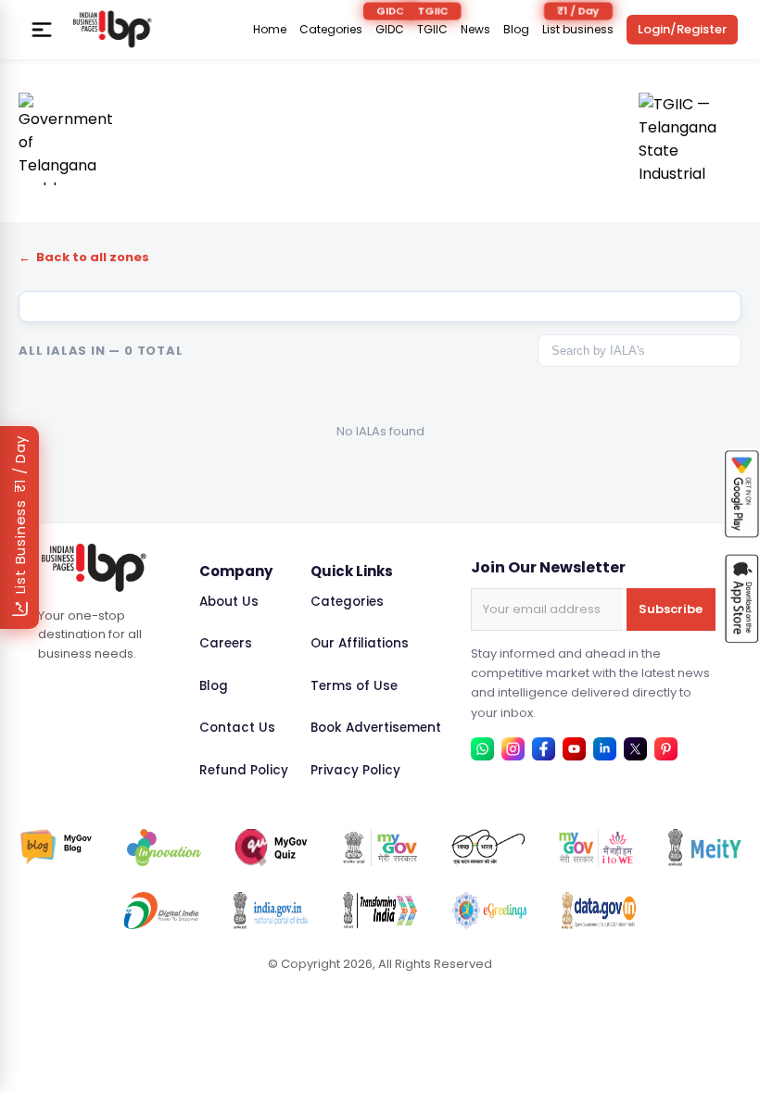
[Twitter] (635, 748)
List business (578, 29)
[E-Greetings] (489, 910)
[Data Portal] (599, 910)
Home (269, 29)
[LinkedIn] (604, 748)
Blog (516, 29)
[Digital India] (161, 910)
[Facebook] (543, 748)
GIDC (389, 29)
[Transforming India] (380, 910)
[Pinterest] (666, 748)
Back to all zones (84, 257)
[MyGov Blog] (56, 847)
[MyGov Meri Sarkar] (380, 847)
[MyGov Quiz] (272, 847)
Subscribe (671, 609)
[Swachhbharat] (488, 847)
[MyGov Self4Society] (596, 847)
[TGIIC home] (690, 139)
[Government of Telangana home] (66, 139)
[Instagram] (513, 748)
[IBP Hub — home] (112, 29)
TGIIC (432, 29)
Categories (330, 29)
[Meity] (704, 847)
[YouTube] (574, 748)
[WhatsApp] (482, 748)
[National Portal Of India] (271, 910)
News (475, 29)
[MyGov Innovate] (164, 847)
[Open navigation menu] (41, 29)
